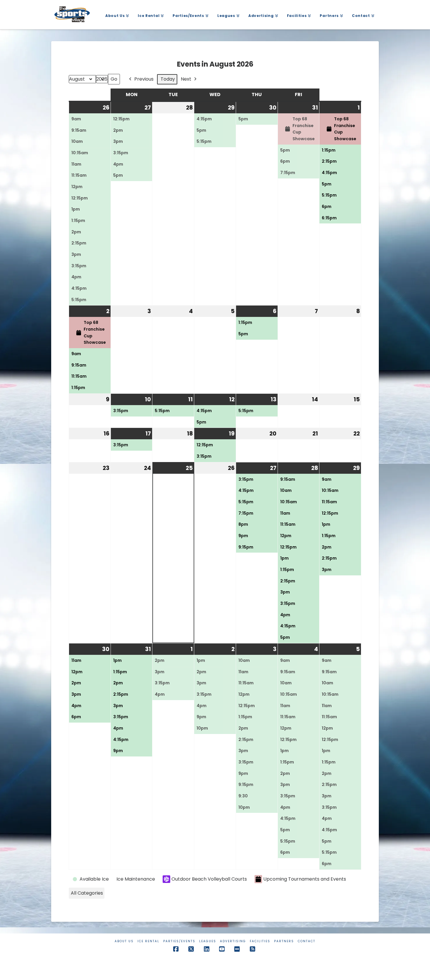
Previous (144, 79)
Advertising (233, 941)
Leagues (207, 941)
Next (186, 79)
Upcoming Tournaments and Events (304, 879)
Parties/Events (179, 941)
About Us (124, 941)
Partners (284, 941)
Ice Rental (148, 941)
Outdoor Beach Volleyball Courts (209, 879)
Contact (306, 941)
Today (168, 79)
